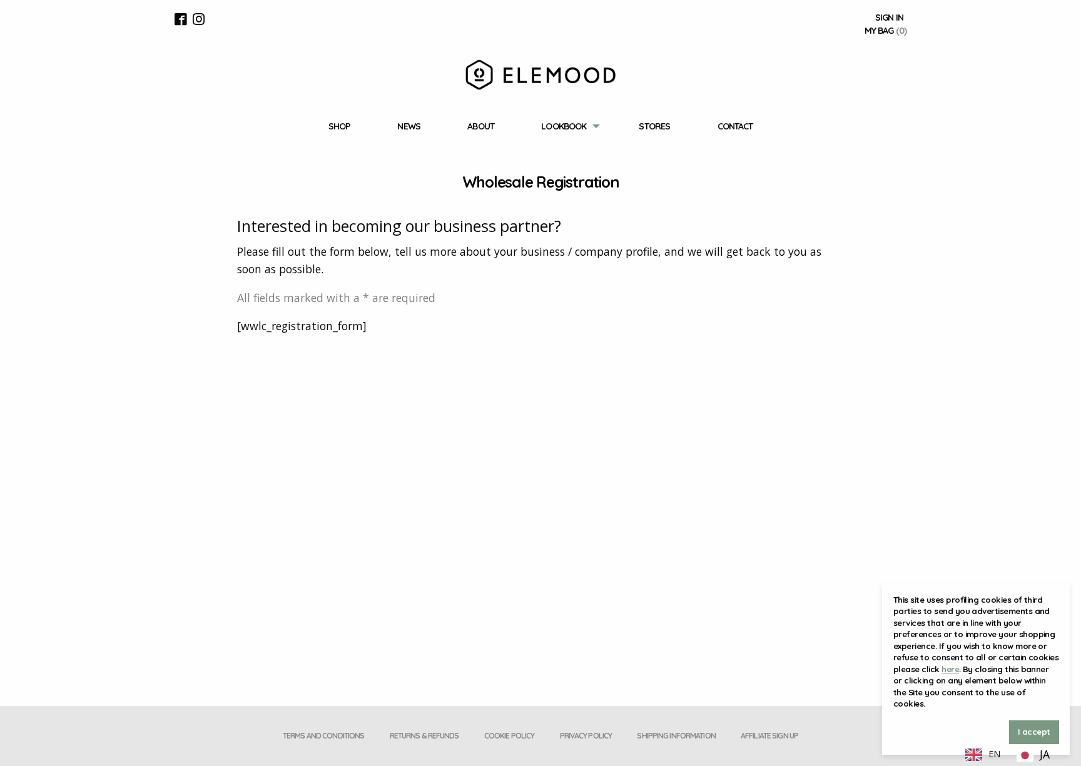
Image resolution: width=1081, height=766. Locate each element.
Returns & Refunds (424, 735)
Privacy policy (586, 735)
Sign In (889, 17)
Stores (654, 126)
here (950, 669)
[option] (1033, 755)
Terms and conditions (323, 735)
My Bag (885, 30)
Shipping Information (676, 735)
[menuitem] (339, 126)
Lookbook (563, 126)
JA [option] (1045, 754)
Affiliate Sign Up (769, 735)
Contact (735, 126)
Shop (339, 126)
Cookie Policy (509, 735)
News (408, 126)
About (480, 126)
